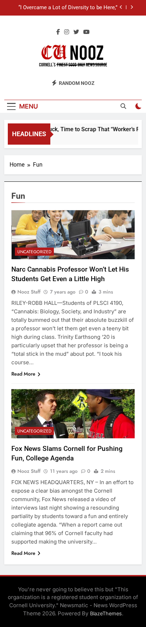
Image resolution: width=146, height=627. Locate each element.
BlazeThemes (106, 613)
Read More (23, 373)
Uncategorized (34, 252)
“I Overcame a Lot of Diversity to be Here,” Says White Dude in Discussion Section (67, 8)
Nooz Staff (28, 291)
